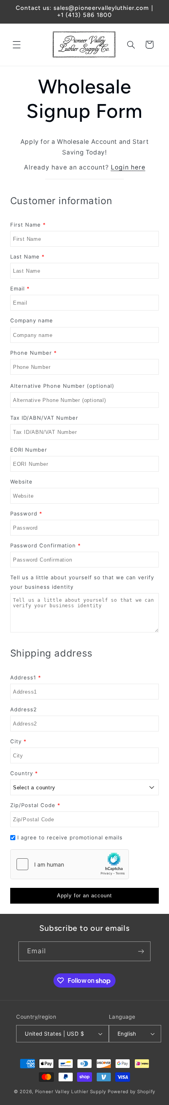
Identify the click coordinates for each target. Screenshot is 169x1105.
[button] (16, 44)
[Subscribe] (141, 951)
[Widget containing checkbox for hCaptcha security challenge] (69, 864)
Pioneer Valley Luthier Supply (70, 1091)
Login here (128, 167)
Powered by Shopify (131, 1091)
